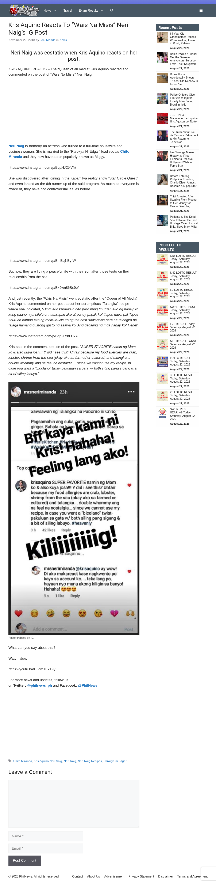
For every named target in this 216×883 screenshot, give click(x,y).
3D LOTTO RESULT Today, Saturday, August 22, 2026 (182, 378)
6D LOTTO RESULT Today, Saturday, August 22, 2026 (182, 293)
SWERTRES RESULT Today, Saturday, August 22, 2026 (183, 310)
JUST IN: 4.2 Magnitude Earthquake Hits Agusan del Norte (183, 118)
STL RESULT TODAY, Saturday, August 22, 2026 (183, 344)
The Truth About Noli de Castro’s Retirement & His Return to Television (184, 137)
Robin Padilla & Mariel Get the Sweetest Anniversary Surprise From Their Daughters (183, 58)
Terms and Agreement (192, 876)
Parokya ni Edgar (115, 761)
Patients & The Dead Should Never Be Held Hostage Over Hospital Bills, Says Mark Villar (184, 221)
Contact (77, 876)
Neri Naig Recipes (90, 761)
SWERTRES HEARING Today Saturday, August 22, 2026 (183, 414)
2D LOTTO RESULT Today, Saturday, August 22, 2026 (182, 395)
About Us (93, 876)
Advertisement (114, 876)
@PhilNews (87, 685)
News (47, 10)
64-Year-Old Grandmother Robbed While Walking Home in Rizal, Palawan (183, 38)
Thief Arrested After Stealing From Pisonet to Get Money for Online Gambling (183, 201)
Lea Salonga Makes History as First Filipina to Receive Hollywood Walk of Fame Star (182, 159)
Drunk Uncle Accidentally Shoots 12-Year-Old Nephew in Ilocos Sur (184, 79)
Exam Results (88, 10)
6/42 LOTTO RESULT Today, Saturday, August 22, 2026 (183, 276)
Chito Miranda (22, 761)
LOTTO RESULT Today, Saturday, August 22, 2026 (180, 361)
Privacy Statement (141, 876)
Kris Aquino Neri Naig (48, 761)
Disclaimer (165, 876)
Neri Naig (16, 146)
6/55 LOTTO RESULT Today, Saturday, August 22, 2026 (183, 259)
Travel (67, 10)
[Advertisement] (73, 112)
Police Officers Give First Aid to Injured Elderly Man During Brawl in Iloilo (182, 99)
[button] (112, 10)
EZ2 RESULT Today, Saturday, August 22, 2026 (183, 327)
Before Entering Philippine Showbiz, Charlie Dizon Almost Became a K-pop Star (183, 180)
